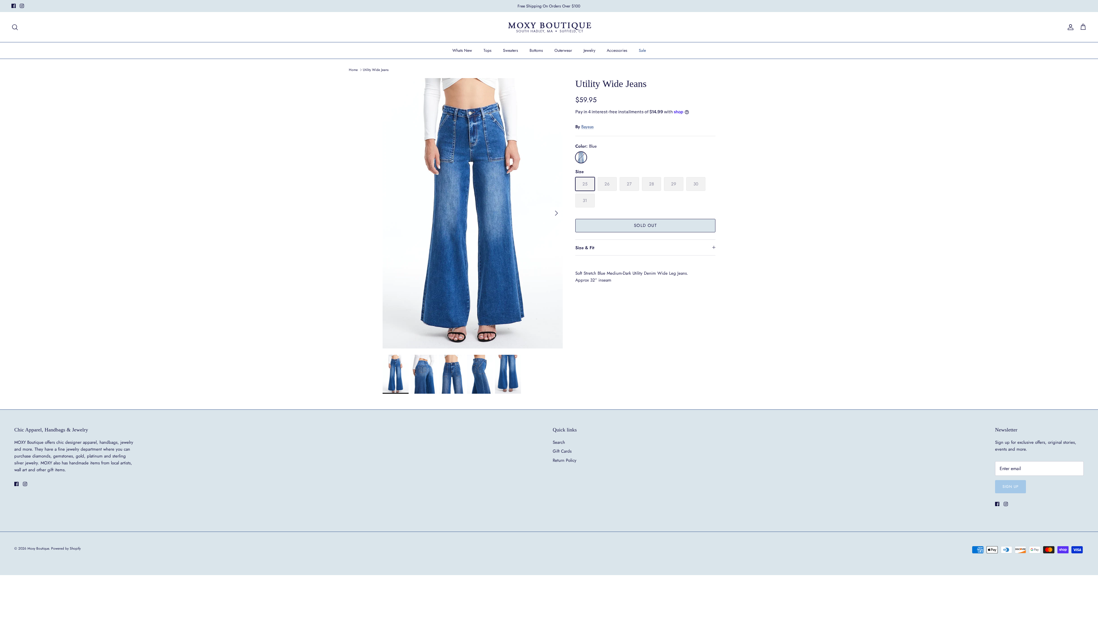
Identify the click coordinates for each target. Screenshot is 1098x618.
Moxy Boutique (38, 548)
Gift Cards (562, 451)
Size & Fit (584, 248)
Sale (642, 50)
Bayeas (587, 127)
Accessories (617, 50)
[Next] (556, 213)
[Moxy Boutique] (549, 27)
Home (353, 69)
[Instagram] (22, 6)
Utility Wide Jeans (376, 69)
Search (559, 442)
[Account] (1069, 27)
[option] (473, 213)
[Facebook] (13, 6)
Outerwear (563, 50)
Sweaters (510, 50)
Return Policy (564, 460)
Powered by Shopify (66, 548)
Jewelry (589, 50)
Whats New (462, 50)
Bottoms (536, 50)
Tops (488, 50)
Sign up (1010, 486)
